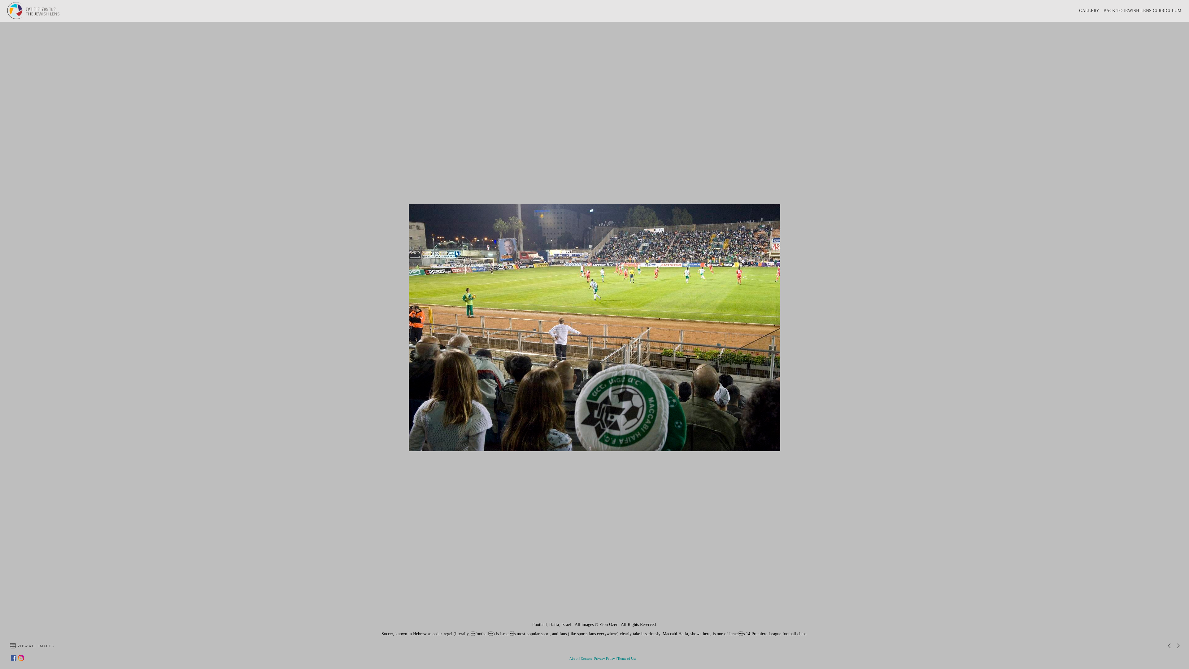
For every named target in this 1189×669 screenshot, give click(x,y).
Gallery (1089, 10)
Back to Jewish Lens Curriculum (1142, 10)
